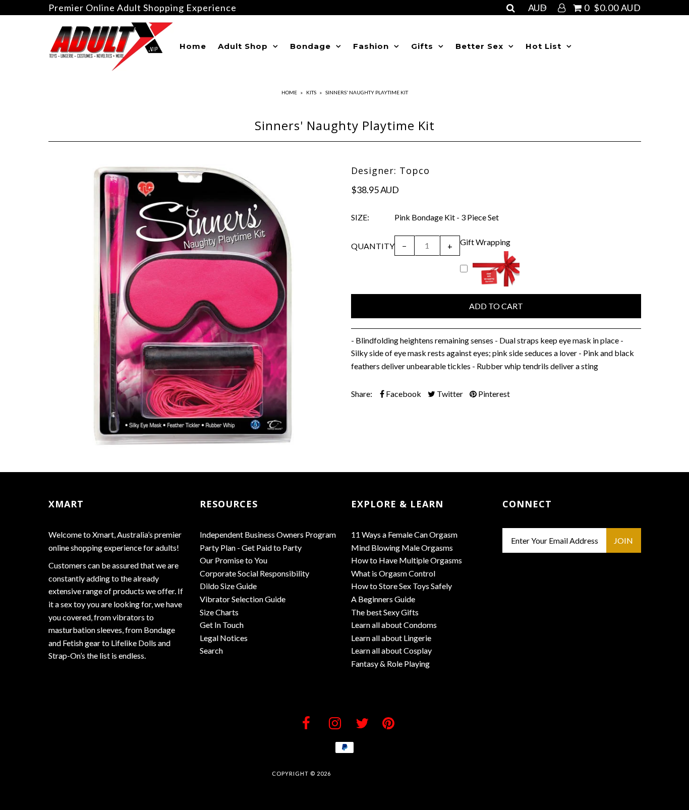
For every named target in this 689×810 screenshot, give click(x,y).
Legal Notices (224, 638)
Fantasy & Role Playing (390, 663)
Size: (360, 217)
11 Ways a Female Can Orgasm (404, 534)
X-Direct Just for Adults (375, 773)
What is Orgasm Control (393, 573)
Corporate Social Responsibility (254, 573)
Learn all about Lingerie (391, 638)
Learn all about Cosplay (391, 650)
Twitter (449, 393)
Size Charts (219, 612)
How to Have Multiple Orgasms (406, 560)
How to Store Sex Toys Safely (401, 586)
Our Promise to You (233, 560)
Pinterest (493, 393)
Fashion (371, 46)
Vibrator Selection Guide (242, 599)
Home (193, 46)
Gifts (422, 46)
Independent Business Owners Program (268, 534)
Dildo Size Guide (228, 586)
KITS (311, 92)
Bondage (310, 46)
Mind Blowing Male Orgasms (402, 547)
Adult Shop (243, 46)
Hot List (543, 46)
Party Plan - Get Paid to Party (251, 547)
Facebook (402, 393)
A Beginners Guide (383, 599)
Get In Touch (222, 624)
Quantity (372, 246)
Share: (361, 393)
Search (211, 650)
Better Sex (479, 46)
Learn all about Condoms (394, 624)
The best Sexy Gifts (385, 612)
